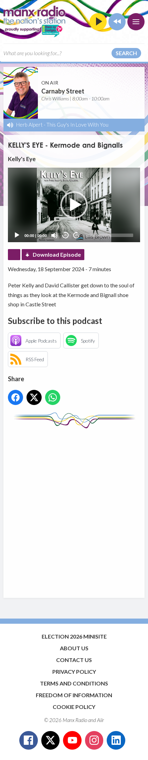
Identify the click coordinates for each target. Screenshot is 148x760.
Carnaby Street (62, 91)
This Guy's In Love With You (77, 124)
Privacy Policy (74, 671)
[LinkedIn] (116, 740)
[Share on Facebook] (15, 397)
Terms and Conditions (74, 683)
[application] (74, 205)
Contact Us (74, 660)
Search (126, 53)
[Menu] (136, 21)
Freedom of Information (74, 695)
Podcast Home (14, 254)
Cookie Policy (74, 706)
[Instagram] (94, 740)
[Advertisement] (74, 510)
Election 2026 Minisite (74, 636)
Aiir (100, 720)
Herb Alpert (29, 124)
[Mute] (54, 235)
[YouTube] (72, 740)
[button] (74, 205)
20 (65, 235)
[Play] (16, 235)
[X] (50, 740)
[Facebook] (28, 740)
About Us (74, 648)
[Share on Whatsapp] (52, 397)
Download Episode (57, 254)
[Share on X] (34, 397)
